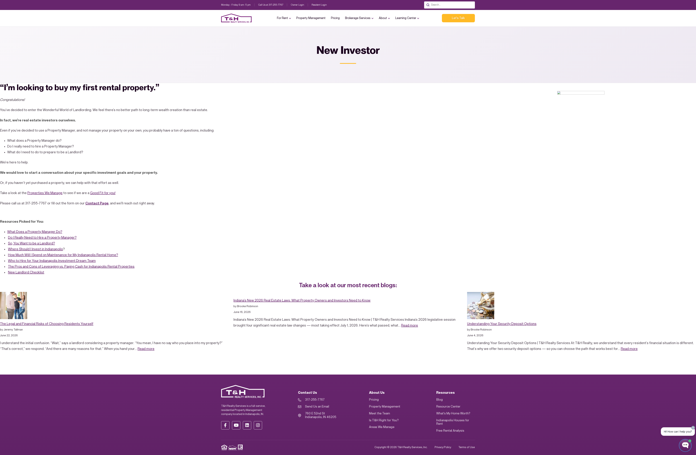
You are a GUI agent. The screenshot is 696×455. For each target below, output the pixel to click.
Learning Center (405, 18)
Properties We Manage (45, 193)
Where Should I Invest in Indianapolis (35, 249)
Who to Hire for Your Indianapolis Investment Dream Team (52, 261)
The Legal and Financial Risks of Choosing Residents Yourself (46, 324)
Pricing (335, 18)
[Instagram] (258, 425)
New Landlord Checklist (26, 272)
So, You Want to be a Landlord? (31, 243)
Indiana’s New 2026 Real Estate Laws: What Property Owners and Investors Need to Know (301, 300)
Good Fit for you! (102, 193)
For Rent (282, 18)
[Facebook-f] (225, 425)
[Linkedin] (247, 425)
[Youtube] (236, 425)
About (383, 18)
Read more (146, 349)
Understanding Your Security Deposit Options (501, 324)
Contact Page (97, 203)
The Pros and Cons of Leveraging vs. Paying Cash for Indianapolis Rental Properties (71, 267)
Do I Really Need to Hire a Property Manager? (42, 238)
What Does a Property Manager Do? (34, 232)
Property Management (311, 18)
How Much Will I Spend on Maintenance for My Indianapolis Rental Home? (63, 255)
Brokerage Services (357, 18)
